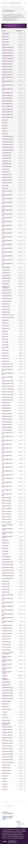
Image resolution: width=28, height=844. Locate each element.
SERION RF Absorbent (6, 709)
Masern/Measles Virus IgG (7, 562)
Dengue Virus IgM (6, 309)
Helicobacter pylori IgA (7, 413)
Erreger (3, 30)
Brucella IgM (4, 131)
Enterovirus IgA (5, 347)
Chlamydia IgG (5, 188)
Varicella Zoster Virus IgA (7, 737)
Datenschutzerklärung (8, 813)
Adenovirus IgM (5, 44)
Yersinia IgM (4, 786)
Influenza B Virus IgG (6, 519)
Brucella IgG (4, 125)
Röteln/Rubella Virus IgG (7, 687)
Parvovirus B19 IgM (6, 644)
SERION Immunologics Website (8, 818)
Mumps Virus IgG (5, 581)
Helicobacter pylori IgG (7, 419)
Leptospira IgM (5, 551)
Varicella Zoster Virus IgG (7, 740)
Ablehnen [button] (5, 841)
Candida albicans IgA (6, 152)
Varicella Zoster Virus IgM (7, 751)
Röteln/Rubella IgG (6, 682)
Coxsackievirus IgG (6, 272)
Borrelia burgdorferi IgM (7, 106)
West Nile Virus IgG (6, 765)
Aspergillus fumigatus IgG (7, 52)
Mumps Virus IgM (6, 586)
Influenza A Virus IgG (6, 503)
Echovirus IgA (5, 331)
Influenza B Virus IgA (6, 514)
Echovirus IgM (5, 342)
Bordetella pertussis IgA (7, 63)
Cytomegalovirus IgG (6, 290)
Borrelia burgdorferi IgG (7, 92)
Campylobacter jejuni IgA (7, 136)
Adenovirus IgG (5, 39)
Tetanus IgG (4, 712)
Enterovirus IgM (5, 358)
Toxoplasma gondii (6, 720)
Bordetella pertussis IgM (7, 74)
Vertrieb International (19, 826)
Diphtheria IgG (5, 320)
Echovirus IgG (5, 336)
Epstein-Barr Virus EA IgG (7, 364)
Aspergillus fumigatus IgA (7, 47)
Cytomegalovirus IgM (6, 295)
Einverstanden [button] (12, 841)
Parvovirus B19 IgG (6, 636)
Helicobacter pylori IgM (7, 427)
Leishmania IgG (5, 540)
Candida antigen (5, 169)
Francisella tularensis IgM (7, 400)
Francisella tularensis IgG (7, 397)
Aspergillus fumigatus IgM (7, 58)
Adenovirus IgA (5, 33)
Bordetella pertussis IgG (7, 69)
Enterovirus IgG (5, 353)
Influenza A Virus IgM (6, 508)
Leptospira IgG (5, 545)
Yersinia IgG (4, 781)
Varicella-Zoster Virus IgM (7, 762)
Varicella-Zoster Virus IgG (7, 759)
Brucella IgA (4, 120)
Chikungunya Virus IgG (7, 174)
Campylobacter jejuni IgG (7, 141)
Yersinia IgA (4, 776)
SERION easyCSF (5, 704)
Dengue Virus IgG (5, 304)
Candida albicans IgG (6, 158)
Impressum (5, 812)
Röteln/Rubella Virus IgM (7, 693)
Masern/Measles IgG (6, 556)
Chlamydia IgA (5, 185)
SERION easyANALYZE (6, 701)
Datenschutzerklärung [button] (18, 838)
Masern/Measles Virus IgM (8, 570)
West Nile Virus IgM (6, 770)
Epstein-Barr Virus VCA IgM (8, 389)
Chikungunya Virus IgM (7, 180)
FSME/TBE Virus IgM (6, 408)
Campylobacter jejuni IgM (7, 147)
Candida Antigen (5, 171)
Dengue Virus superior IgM (7, 314)
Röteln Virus (4, 675)
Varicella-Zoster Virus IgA (7, 756)
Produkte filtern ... (8, 25)
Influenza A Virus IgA (6, 497)
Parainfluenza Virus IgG (7, 630)
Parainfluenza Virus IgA (7, 625)
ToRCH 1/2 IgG (5, 717)
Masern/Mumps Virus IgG (7, 578)
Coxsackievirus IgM (6, 278)
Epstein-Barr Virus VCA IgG (7, 380)
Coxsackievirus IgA (6, 267)
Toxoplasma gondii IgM (7, 732)
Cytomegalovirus (5, 283)
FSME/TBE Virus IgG (6, 402)
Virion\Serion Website (8, 816)
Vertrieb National (20, 824)
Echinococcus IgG (5, 325)
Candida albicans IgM (6, 163)
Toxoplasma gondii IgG (7, 726)
